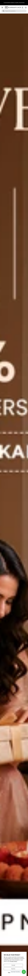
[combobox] (14, 10)
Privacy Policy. (13, 961)
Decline (13, 968)
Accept (13, 965)
